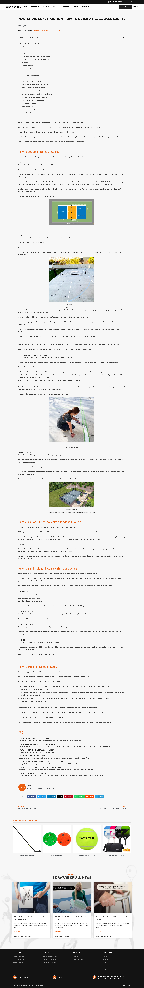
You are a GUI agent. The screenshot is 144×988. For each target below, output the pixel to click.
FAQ (104, 966)
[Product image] (117, 839)
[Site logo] (14, 7)
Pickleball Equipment (19, 959)
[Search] (115, 6)
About (105, 956)
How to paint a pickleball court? (31, 91)
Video (104, 963)
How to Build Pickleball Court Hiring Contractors (34, 59)
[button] (123, 37)
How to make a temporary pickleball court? (34, 85)
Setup (23, 53)
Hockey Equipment (18, 956)
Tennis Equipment (18, 963)
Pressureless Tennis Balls (29, 110)
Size (22, 47)
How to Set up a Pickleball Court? (30, 44)
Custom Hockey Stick (49, 963)
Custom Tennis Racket (50, 959)
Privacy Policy (127, 986)
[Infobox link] (115, 2)
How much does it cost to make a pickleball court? (36, 97)
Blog (104, 969)
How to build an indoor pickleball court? (33, 100)
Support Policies (78, 959)
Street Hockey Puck (27, 107)
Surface (23, 50)
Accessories (76, 956)
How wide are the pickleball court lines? (33, 88)
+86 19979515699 (65, 977)
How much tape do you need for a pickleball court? (36, 94)
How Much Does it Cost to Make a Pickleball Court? (35, 56)
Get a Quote (125, 7)
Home (19, 30)
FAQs (21, 78)
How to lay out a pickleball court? (31, 81)
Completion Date (26, 69)
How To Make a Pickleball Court (29, 75)
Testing (105, 959)
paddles (57, 708)
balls (63, 708)
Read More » (17, 932)
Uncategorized (27, 30)
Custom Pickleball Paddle (50, 956)
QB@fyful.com (26, 977)
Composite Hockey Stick (28, 104)
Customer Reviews (27, 66)
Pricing (23, 72)
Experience (24, 62)
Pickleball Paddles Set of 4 (29, 113)
